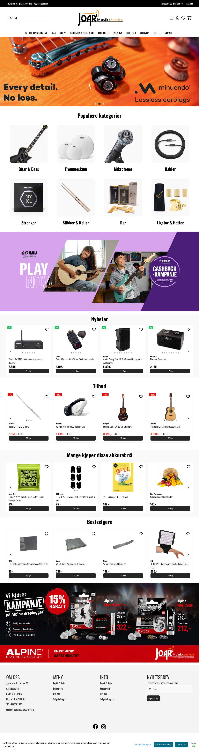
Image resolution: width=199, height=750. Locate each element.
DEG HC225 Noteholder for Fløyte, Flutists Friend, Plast (169, 565)
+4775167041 (16, 704)
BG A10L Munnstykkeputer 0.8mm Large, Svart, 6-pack (75, 498)
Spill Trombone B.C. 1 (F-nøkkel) (115, 497)
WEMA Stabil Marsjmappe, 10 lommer (70, 564)
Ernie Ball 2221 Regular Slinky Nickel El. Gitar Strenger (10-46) (26, 498)
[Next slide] (188, 351)
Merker (168, 33)
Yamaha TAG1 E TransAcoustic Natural (165, 426)
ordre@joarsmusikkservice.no (20, 709)
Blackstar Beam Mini (158, 359)
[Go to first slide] (194, 71)
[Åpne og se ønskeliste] (183, 18)
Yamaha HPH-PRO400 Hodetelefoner (71, 426)
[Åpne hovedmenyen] (172, 18)
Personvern (58, 688)
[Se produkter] (29, 144)
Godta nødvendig (163, 744)
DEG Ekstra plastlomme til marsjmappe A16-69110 (28, 564)
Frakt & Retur (59, 683)
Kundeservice (166, 3)
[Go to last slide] (11, 351)
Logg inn (189, 3)
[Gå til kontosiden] (177, 18)
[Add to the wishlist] (47, 329)
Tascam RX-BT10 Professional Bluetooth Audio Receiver (27, 361)
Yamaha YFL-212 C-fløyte (19, 426)
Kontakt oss (178, 3)
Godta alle (181, 744)
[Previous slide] (4, 71)
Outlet (157, 33)
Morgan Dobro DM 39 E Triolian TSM (117, 426)
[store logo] (100, 18)
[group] (28, 350)
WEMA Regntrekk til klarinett (114, 564)
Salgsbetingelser (60, 699)
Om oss (56, 694)
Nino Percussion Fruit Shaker (161, 497)
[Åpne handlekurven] (189, 18)
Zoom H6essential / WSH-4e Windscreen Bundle (75, 359)
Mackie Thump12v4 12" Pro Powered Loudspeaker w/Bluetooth (122, 361)
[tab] (95, 104)
